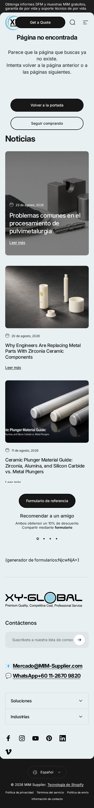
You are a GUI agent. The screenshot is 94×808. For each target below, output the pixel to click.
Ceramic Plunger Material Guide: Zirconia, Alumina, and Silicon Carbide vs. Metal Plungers (45, 465)
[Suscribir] (79, 640)
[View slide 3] (50, 539)
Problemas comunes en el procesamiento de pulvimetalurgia (44, 223)
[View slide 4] (56, 539)
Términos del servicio (50, 792)
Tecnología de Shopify (66, 784)
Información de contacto (47, 799)
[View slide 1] (37, 539)
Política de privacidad (19, 792)
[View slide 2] (44, 539)
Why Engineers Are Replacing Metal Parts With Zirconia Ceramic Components (42, 351)
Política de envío (78, 792)
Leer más (17, 242)
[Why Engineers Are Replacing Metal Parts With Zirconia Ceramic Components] (47, 297)
